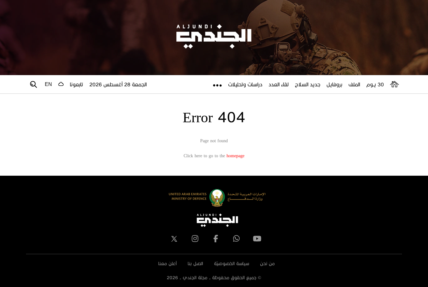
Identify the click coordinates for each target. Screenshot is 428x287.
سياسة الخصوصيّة (231, 263)
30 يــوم (375, 84)
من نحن (267, 263)
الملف (354, 84)
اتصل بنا (195, 263)
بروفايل (334, 84)
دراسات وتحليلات (245, 84)
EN (48, 84)
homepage (235, 155)
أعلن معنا (167, 263)
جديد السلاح (307, 84)
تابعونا (76, 84)
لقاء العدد (279, 84)
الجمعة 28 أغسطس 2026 (118, 84)
